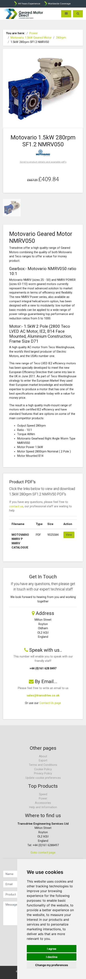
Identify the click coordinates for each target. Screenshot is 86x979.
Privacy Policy (43, 773)
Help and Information (43, 807)
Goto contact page (43, 852)
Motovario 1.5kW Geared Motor (31, 37)
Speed (43, 794)
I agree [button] (51, 948)
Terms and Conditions (43, 765)
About (43, 756)
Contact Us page (50, 703)
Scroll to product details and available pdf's (43, 161)
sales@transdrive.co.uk (43, 695)
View (69, 535)
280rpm (61, 37)
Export (43, 760)
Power (33, 33)
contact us (16, 506)
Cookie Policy (43, 769)
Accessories (43, 803)
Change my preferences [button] (51, 965)
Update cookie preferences (43, 778)
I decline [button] (51, 957)
